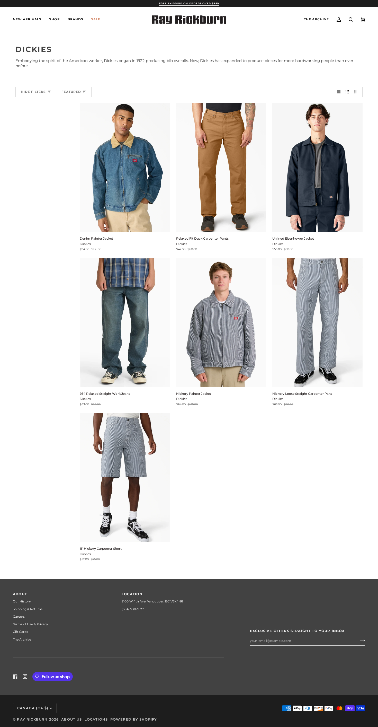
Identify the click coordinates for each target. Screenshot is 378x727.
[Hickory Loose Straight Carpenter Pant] (317, 322)
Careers (19, 616)
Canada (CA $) (32, 708)
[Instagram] (25, 676)
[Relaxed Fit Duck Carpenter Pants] (221, 167)
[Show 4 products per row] (357, 92)
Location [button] (132, 594)
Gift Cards (20, 632)
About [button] (20, 594)
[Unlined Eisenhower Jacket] (317, 167)
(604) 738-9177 (133, 609)
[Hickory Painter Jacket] (221, 322)
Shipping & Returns (27, 609)
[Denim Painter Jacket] (125, 167)
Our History (22, 601)
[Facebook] (15, 676)
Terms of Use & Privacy (30, 624)
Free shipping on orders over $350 (189, 3)
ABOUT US (71, 719)
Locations (96, 719)
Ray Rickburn (32, 719)
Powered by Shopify (133, 719)
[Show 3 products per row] (347, 92)
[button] (54, 19)
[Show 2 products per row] (339, 92)
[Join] (358, 641)
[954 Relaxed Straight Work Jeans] (125, 322)
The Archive (22, 639)
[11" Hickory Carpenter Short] (125, 477)
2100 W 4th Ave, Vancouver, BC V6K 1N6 (152, 601)
